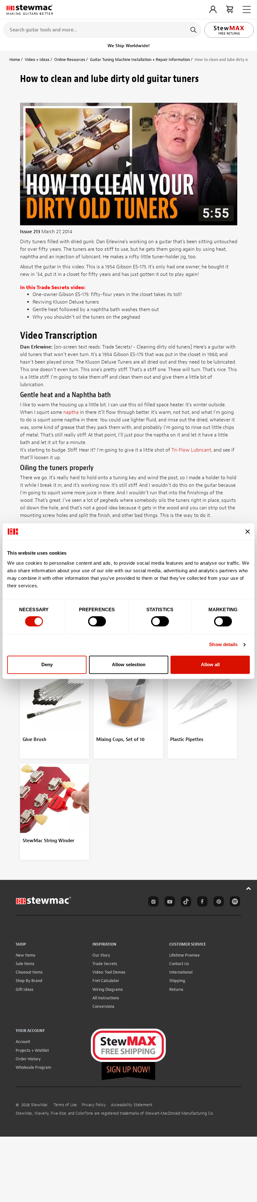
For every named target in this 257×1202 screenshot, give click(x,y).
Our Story (101, 955)
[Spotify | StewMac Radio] (234, 902)
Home (14, 59)
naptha (71, 412)
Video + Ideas (37, 59)
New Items (25, 955)
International (180, 972)
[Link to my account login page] (213, 9)
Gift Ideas (25, 989)
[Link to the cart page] (229, 9)
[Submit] (194, 30)
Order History (28, 1059)
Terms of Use (65, 1104)
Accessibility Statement (131, 1104)
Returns (176, 989)
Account (23, 1041)
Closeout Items (29, 972)
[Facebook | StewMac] (201, 902)
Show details (223, 644)
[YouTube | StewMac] (168, 902)
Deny (47, 664)
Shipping (177, 980)
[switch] (97, 622)
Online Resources (69, 59)
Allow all (210, 664)
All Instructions (105, 998)
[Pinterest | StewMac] (217, 902)
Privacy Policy (94, 1104)
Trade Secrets (104, 963)
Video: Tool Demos (108, 972)
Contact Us (179, 963)
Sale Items (25, 963)
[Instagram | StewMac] (152, 902)
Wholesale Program (33, 1067)
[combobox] (102, 29)
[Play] (128, 164)
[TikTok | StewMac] (185, 902)
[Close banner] (247, 531)
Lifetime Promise (184, 955)
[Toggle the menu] (247, 9)
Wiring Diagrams (107, 989)
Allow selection (128, 664)
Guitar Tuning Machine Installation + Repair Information (140, 59)
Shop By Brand (29, 980)
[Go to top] (248, 888)
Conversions (103, 1006)
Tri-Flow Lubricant (191, 450)
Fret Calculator (105, 980)
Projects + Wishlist (32, 1050)
